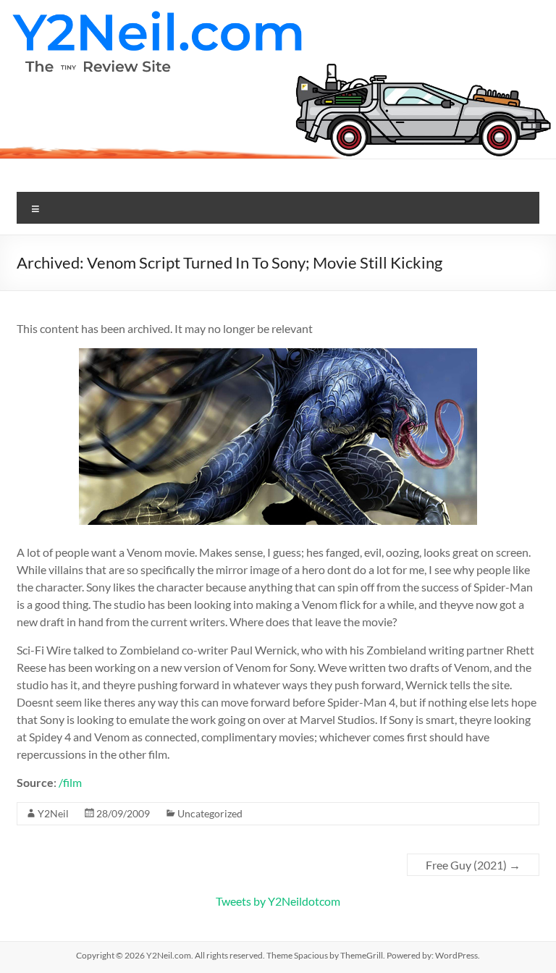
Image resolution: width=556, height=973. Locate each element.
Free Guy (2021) (473, 865)
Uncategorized (210, 813)
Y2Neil (53, 813)
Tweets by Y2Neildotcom (278, 901)
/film (70, 782)
